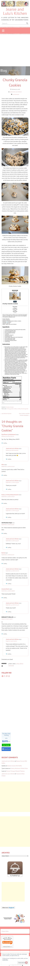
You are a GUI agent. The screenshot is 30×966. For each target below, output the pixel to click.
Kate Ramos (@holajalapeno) (9, 434)
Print (15, 301)
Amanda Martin (5, 589)
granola (26, 408)
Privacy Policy (5, 931)
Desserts (8, 407)
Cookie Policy (5, 959)
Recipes (12, 407)
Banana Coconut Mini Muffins (14, 765)
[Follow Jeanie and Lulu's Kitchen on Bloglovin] (8, 908)
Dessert (23, 408)
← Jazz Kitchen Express (5, 413)
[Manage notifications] (26, 962)
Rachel (3, 553)
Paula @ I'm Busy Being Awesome (10, 494)
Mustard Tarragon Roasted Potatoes (15, 771)
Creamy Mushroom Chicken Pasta (19, 768)
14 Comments (16, 94)
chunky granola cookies (12, 408)
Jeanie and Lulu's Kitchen (15, 11)
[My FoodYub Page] (15, 876)
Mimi (3, 464)
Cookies (19, 408)
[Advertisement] (15, 50)
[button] (3, 30)
